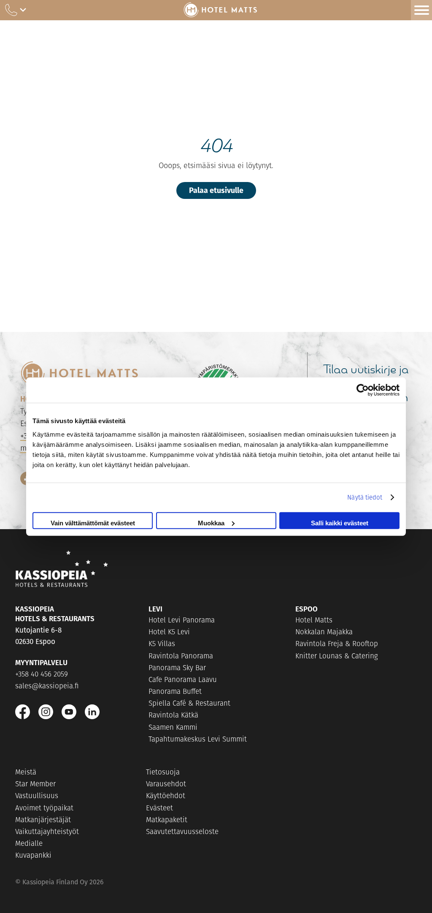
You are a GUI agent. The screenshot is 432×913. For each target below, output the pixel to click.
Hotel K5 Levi (169, 632)
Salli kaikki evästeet (339, 522)
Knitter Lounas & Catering (336, 656)
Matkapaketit (166, 820)
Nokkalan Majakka (324, 632)
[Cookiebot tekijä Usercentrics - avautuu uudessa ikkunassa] (363, 390)
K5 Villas (161, 644)
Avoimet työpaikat (44, 808)
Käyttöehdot (165, 796)
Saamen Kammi (172, 727)
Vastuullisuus (36, 796)
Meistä (25, 772)
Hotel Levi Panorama (181, 620)
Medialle (29, 843)
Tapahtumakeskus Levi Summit (197, 739)
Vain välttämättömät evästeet (93, 522)
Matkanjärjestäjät (43, 820)
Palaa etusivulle (216, 190)
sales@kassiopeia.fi (47, 686)
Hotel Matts (313, 620)
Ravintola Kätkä (173, 715)
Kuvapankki (33, 855)
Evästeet (159, 808)
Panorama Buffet (175, 691)
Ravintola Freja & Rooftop (336, 644)
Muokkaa (211, 522)
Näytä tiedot (364, 497)
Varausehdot (166, 784)
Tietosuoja (163, 772)
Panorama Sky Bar (177, 668)
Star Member (35, 784)
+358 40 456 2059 (41, 674)
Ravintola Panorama (180, 656)
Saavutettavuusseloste (182, 831)
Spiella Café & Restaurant (189, 703)
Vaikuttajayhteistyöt (47, 831)
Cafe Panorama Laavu (182, 679)
